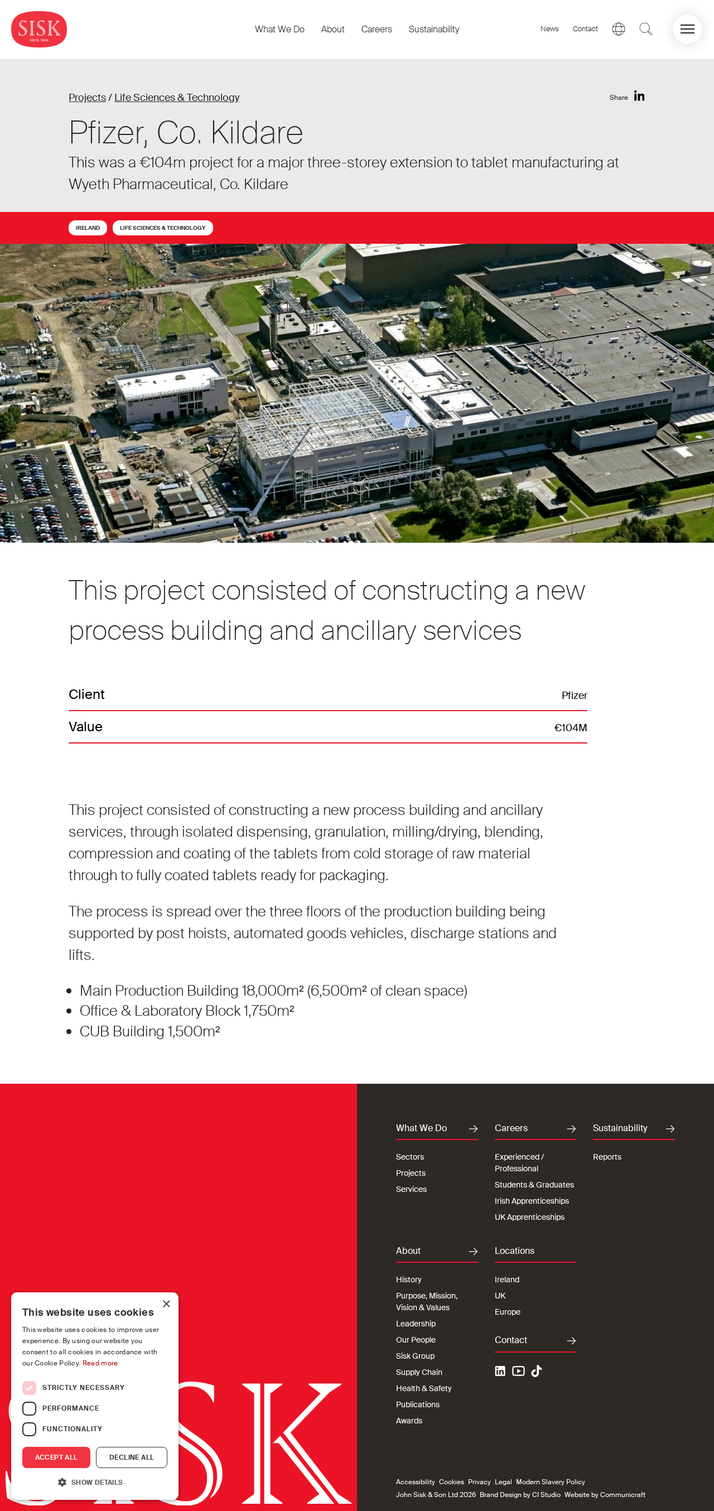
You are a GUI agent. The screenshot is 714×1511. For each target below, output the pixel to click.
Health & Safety (424, 1388)
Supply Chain (419, 1372)
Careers (376, 29)
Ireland (88, 227)
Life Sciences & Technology (176, 97)
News (550, 28)
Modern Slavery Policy (550, 1482)
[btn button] (646, 29)
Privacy (479, 1482)
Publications (418, 1404)
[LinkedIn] (639, 96)
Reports (607, 1157)
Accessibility (415, 1482)
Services (411, 1189)
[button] (687, 29)
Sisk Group (415, 1356)
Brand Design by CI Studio (520, 1494)
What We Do (280, 29)
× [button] (166, 1304)
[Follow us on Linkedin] (501, 1372)
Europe (507, 1312)
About (333, 29)
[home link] (39, 29)
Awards (409, 1421)
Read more (100, 1363)
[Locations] (618, 29)
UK (500, 1296)
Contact (585, 28)
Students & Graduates (534, 1185)
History (409, 1280)
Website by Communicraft (605, 1494)
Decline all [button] (131, 1457)
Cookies (451, 1482)
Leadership (416, 1324)
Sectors (410, 1157)
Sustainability (434, 29)
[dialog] (94, 1396)
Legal (503, 1482)
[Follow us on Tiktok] (536, 1371)
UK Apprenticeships (530, 1217)
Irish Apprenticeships (532, 1201)
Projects (87, 97)
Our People (416, 1340)
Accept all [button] (56, 1457)
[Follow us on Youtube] (518, 1372)
